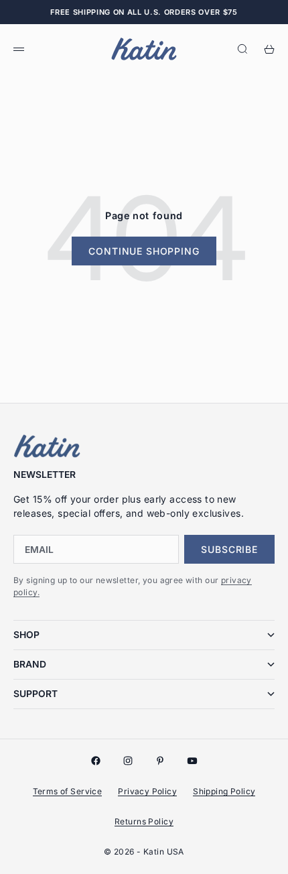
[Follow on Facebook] (95, 760)
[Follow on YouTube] (192, 760)
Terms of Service (67, 791)
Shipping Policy (224, 791)
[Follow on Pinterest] (160, 760)
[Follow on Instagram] (128, 760)
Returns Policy (144, 821)
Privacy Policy (147, 791)
